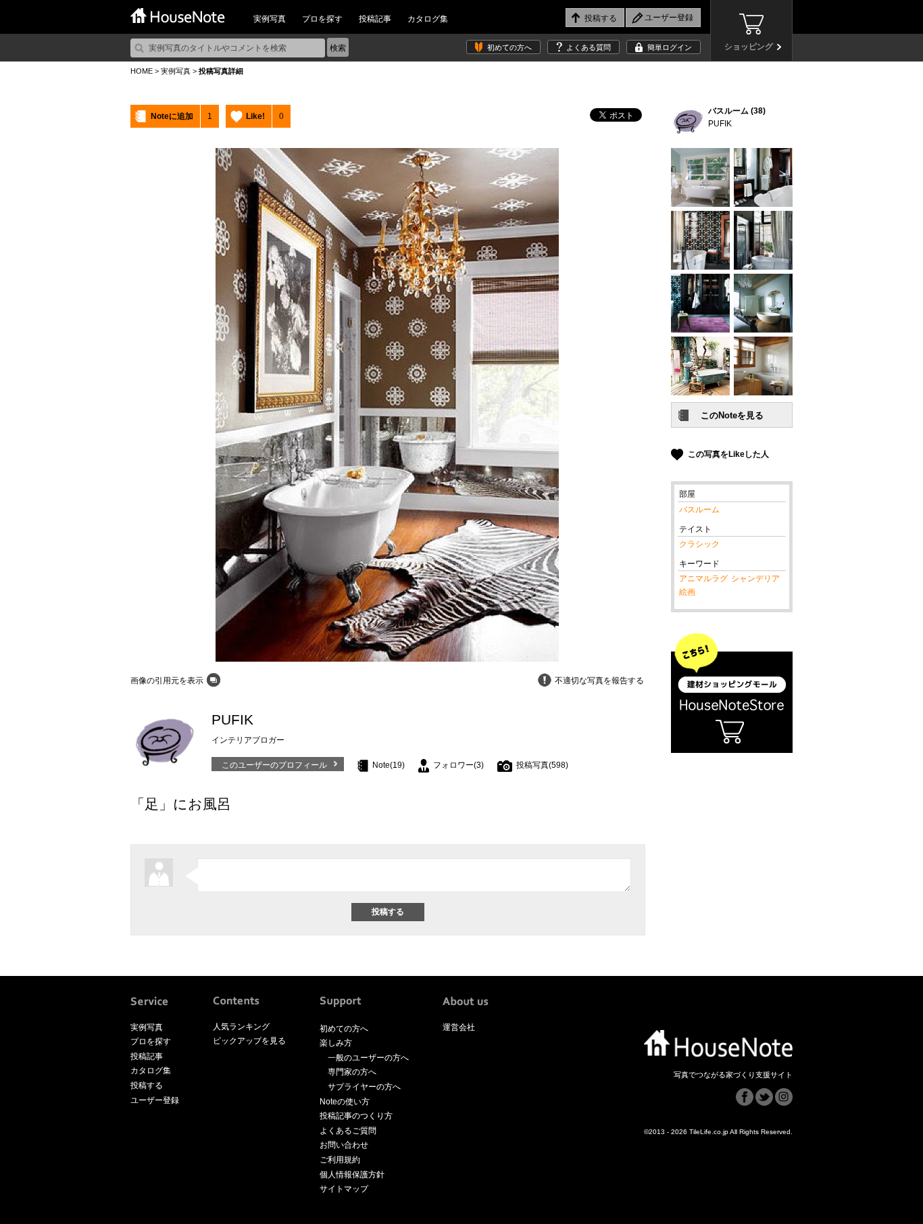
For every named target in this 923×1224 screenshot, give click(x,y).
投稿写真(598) (542, 765)
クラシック (699, 544)
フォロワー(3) (458, 765)
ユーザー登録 (154, 1100)
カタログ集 (427, 19)
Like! (255, 116)
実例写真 (269, 19)
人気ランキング (241, 1026)
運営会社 (459, 1027)
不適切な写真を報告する (599, 680)
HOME (141, 71)
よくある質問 (588, 47)
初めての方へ (509, 47)
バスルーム (699, 509)
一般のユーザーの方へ (368, 1057)
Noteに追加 (172, 116)
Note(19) (388, 765)
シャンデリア (755, 578)
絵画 (687, 592)
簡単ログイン (669, 47)
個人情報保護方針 (352, 1174)
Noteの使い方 (345, 1101)
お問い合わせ (344, 1145)
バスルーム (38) (737, 111)
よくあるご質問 (348, 1130)
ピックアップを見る (249, 1041)
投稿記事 (375, 19)
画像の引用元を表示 (166, 680)
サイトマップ (344, 1189)
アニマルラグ (703, 578)
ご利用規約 (340, 1160)
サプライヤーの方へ (364, 1087)
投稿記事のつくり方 (356, 1116)
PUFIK (720, 123)
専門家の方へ (352, 1072)
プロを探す (322, 19)
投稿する (146, 1085)
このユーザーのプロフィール (274, 765)
